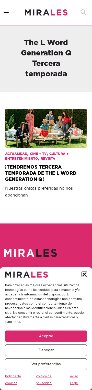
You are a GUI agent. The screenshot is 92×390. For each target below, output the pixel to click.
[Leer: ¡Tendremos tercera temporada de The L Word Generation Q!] (46, 124)
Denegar (46, 350)
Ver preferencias (46, 364)
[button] (84, 274)
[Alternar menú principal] (6, 12)
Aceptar (46, 336)
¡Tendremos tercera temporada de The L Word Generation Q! (40, 173)
